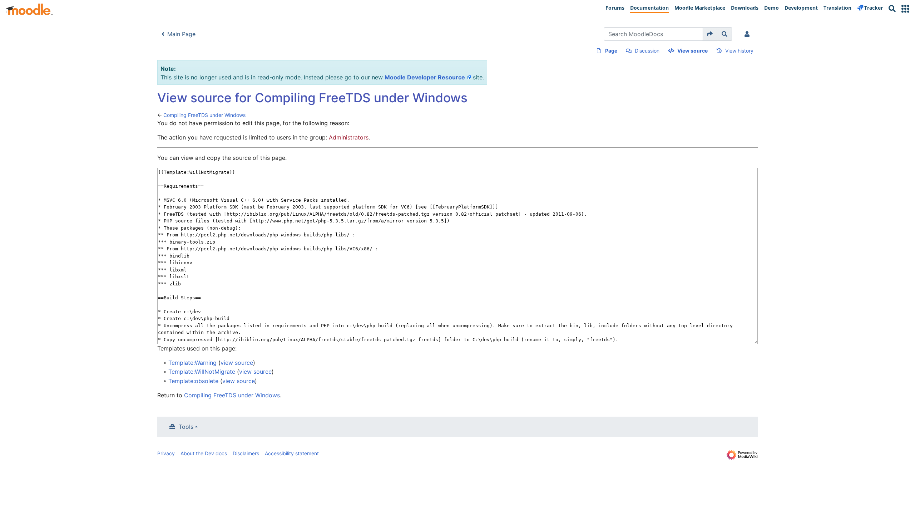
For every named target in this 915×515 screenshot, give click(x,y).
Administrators (349, 137)
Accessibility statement (292, 453)
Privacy (166, 453)
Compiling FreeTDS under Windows (204, 115)
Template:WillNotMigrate (201, 371)
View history (739, 51)
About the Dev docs (203, 453)
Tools (186, 426)
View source (692, 51)
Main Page (181, 34)
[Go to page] (710, 34)
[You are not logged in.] (748, 34)
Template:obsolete (193, 380)
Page (611, 51)
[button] (905, 9)
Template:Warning (192, 362)
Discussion (647, 51)
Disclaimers (246, 453)
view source (237, 362)
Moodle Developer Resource (425, 77)
